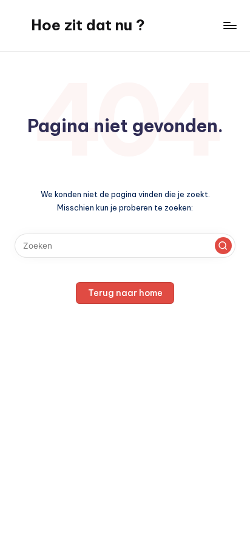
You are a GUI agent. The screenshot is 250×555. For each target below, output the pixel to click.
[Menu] (229, 25)
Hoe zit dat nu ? (88, 25)
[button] (223, 245)
